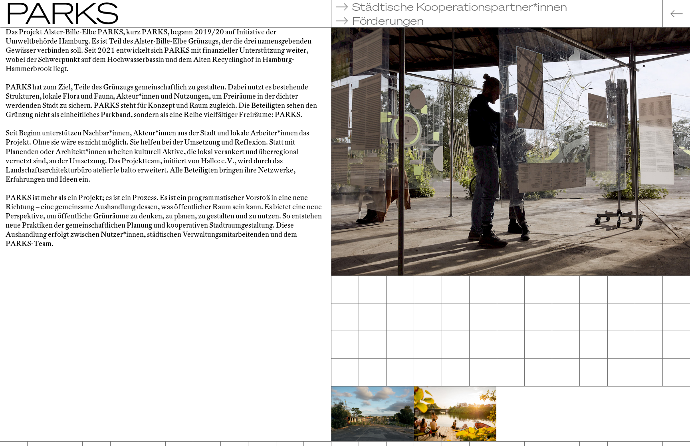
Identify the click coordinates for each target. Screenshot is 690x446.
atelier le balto (114, 170)
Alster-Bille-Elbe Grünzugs (176, 41)
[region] (165, 234)
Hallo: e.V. (217, 161)
